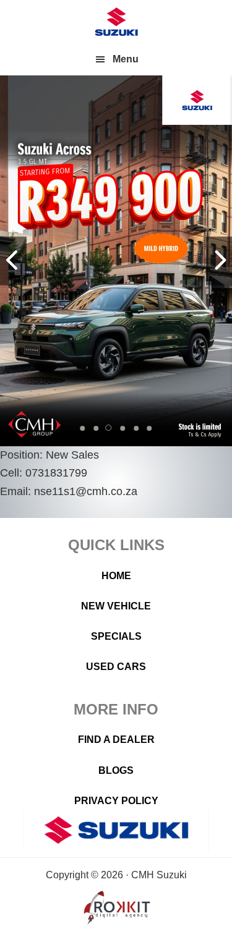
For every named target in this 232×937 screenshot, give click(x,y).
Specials (116, 636)
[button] (83, 428)
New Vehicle (116, 606)
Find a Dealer (116, 739)
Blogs (116, 770)
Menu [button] (126, 59)
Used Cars (116, 666)
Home (116, 575)
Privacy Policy (116, 800)
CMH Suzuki (116, 21)
